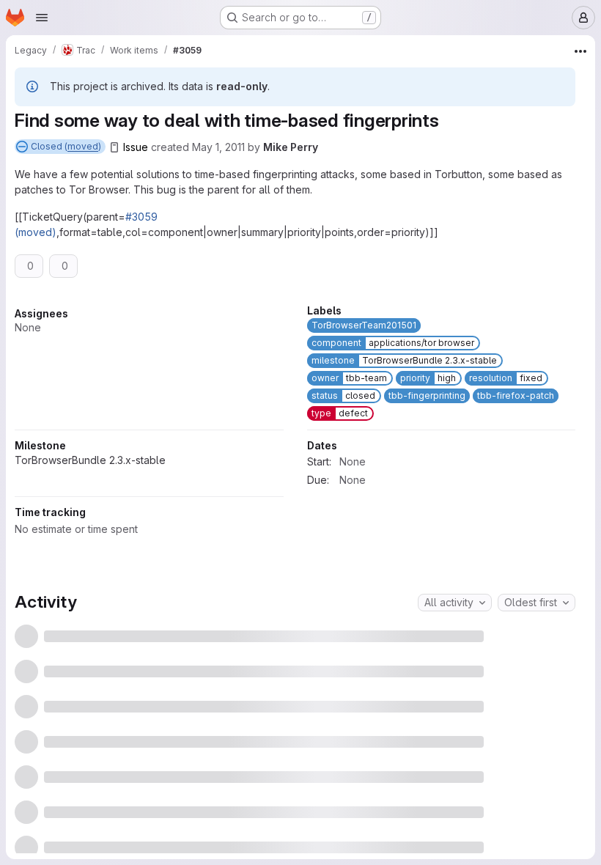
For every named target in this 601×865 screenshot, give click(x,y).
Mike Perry (290, 147)
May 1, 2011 (218, 147)
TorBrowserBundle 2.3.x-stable (382, 509)
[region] (295, 501)
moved (82, 146)
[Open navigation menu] (42, 17)
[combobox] (455, 755)
